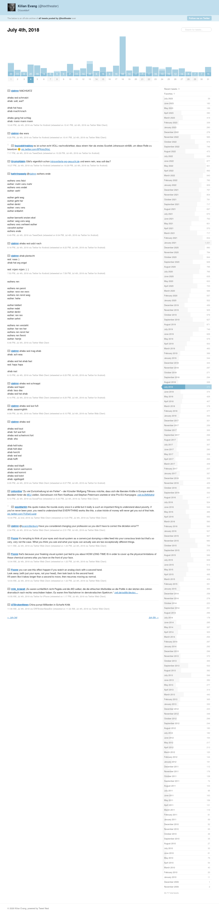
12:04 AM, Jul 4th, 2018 (18, 561)
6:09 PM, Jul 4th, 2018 (17, 413)
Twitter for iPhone (41, 596)
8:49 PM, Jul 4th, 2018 (17, 235)
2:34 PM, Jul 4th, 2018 (17, 530)
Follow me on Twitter (199, 18)
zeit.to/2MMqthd (145, 494)
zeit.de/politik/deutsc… (126, 592)
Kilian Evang (20, 908)
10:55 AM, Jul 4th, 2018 (18, 596)
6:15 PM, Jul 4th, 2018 (17, 375)
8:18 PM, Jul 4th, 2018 (17, 247)
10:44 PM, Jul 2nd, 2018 (18, 517)
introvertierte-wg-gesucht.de (65, 161)
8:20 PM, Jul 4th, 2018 (17, 137)
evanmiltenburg (30, 526)
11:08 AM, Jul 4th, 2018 (18, 608)
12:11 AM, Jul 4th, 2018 (18, 545)
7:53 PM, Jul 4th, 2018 (17, 273)
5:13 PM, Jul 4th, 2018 (17, 498)
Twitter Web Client (98, 125)
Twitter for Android (41, 125)
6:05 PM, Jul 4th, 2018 (17, 482)
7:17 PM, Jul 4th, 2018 (17, 153)
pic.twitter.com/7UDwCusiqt (21, 513)
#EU (29, 494)
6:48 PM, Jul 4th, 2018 (17, 342)
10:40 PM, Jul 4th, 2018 (18, 125)
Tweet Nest (44, 908)
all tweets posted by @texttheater (55, 18)
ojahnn (32, 173)
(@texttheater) (38, 6)
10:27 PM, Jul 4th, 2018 (18, 165)
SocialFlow (37, 498)
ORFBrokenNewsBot (42, 608)
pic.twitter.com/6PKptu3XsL (35, 149)
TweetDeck (37, 153)
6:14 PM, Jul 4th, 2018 (17, 397)
